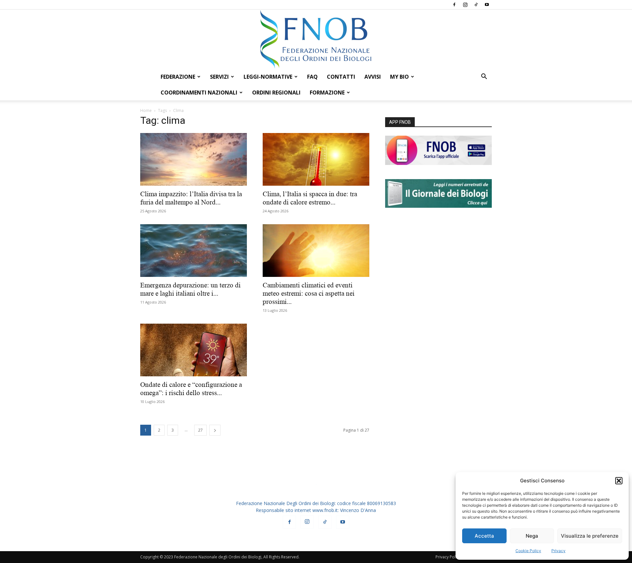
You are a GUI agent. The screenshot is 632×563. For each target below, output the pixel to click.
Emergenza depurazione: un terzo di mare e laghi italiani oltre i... (190, 289)
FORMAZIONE (327, 92)
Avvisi (372, 76)
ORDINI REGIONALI (276, 92)
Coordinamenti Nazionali (199, 92)
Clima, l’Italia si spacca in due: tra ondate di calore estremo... (310, 198)
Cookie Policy (528, 550)
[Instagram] (465, 4)
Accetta (484, 536)
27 (200, 430)
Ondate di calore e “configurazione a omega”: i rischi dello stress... (191, 389)
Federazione (178, 76)
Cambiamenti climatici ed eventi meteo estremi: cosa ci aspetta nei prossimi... (309, 293)
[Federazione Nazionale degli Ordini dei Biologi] (316, 39)
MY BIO (399, 76)
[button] (619, 480)
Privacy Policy (448, 557)
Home (146, 110)
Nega (532, 536)
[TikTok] (476, 4)
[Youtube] (487, 4)
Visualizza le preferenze (590, 536)
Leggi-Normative (268, 76)
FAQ (312, 76)
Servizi (219, 76)
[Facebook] (454, 4)
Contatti (341, 76)
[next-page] (215, 430)
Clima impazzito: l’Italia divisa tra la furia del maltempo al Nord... (191, 198)
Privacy (558, 550)
